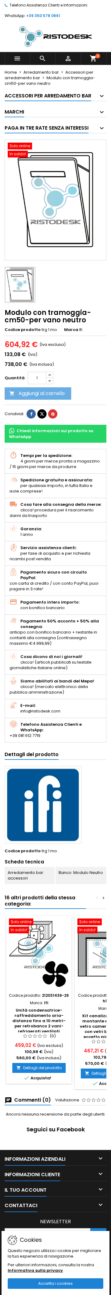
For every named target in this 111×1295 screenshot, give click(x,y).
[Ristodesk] (55, 36)
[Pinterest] (52, 414)
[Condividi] (31, 414)
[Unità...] (39, 954)
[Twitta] (42, 414)
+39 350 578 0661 (43, 15)
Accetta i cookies (55, 1283)
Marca (71, 330)
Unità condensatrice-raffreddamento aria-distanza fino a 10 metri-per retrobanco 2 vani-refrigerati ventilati (39, 1020)
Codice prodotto (23, 330)
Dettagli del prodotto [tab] (32, 754)
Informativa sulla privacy (35, 1270)
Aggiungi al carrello (37, 393)
